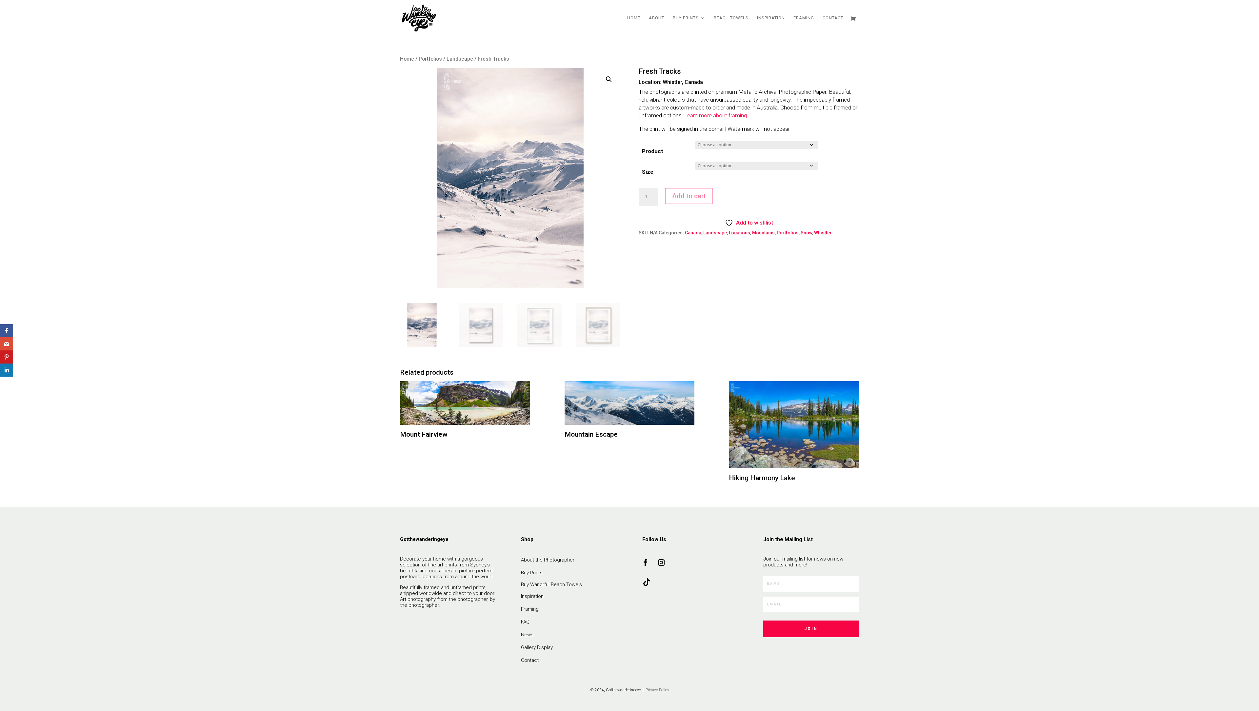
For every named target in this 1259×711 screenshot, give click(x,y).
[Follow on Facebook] (645, 562)
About (656, 18)
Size (647, 171)
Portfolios (430, 59)
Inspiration (771, 18)
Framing (803, 18)
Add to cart (689, 196)
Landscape (460, 59)
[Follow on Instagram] (661, 562)
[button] (609, 79)
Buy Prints (686, 18)
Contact (833, 18)
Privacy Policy (657, 690)
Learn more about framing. (716, 115)
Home (633, 18)
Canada (693, 232)
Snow (806, 232)
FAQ (525, 622)
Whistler (823, 232)
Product (652, 151)
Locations (739, 232)
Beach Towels (731, 18)
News (527, 635)
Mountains (763, 232)
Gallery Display (537, 647)
